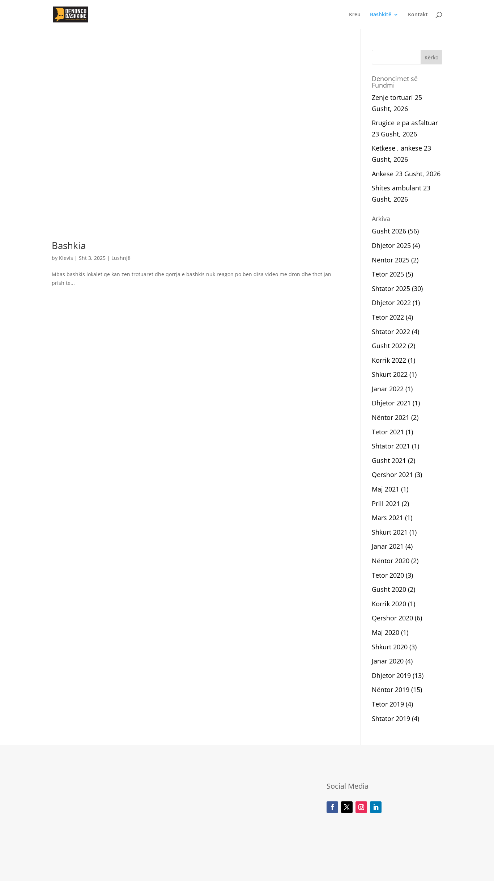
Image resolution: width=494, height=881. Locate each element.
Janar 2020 (388, 661)
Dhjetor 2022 (391, 302)
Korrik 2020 (389, 603)
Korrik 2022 (389, 360)
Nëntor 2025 (390, 260)
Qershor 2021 (392, 474)
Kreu (355, 15)
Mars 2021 (387, 517)
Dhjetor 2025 (391, 245)
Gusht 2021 (389, 460)
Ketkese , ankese (397, 148)
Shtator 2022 (391, 331)
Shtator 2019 (391, 718)
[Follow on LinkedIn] (376, 807)
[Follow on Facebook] (332, 807)
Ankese (382, 173)
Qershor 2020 (392, 618)
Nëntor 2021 (390, 417)
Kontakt (418, 15)
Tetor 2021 (388, 431)
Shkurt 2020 (390, 646)
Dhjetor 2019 (391, 675)
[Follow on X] (347, 807)
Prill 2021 (386, 503)
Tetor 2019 (388, 704)
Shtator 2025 (391, 288)
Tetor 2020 (388, 575)
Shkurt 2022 (390, 374)
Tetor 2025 (388, 274)
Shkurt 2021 (390, 532)
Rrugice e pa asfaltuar (405, 122)
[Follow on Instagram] (361, 807)
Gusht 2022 (389, 345)
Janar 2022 (388, 388)
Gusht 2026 (389, 231)
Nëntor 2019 (390, 689)
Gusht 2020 (389, 589)
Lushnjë (121, 257)
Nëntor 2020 (390, 560)
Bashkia (69, 245)
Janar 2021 (388, 546)
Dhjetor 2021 (391, 403)
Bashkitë (380, 15)
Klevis (66, 257)
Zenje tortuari (392, 97)
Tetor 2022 (388, 317)
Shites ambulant (396, 188)
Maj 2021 (385, 489)
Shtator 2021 (391, 446)
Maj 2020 (385, 632)
